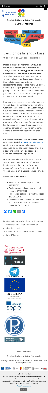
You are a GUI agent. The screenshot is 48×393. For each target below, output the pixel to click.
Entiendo (23, 389)
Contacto (19, 363)
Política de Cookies (31, 360)
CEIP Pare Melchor (24, 24)
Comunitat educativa (15, 221)
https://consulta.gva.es (32, 142)
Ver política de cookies (24, 386)
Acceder (7, 6)
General (29, 221)
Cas (41, 6)
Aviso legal (4, 360)
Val (37, 6)
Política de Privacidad (16, 360)
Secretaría (38, 221)
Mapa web (43, 360)
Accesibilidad (27, 363)
